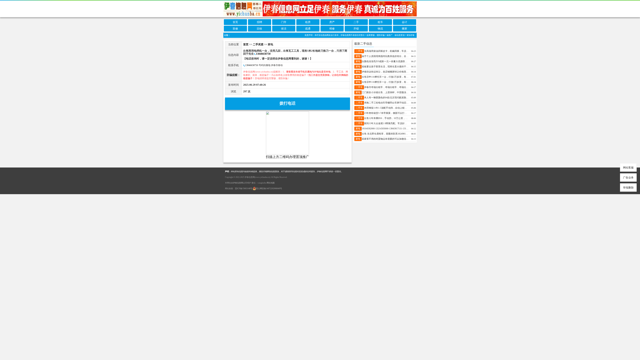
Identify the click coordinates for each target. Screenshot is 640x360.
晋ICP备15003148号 (243, 188)
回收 (259, 28)
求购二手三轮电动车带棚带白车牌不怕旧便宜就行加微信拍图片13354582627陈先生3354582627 (386, 103)
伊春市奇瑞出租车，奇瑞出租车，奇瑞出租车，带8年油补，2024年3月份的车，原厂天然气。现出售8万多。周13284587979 (386, 87)
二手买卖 (258, 44)
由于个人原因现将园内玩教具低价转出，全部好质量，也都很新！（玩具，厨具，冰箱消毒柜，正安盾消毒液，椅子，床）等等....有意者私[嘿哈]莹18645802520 (385, 56)
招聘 (259, 22)
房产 (332, 22)
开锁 (356, 28)
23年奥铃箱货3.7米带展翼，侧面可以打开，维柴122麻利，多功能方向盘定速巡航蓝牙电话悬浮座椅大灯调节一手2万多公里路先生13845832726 (386, 113)
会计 (404, 22)
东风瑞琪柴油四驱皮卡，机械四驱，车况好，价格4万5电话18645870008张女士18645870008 (386, 51)
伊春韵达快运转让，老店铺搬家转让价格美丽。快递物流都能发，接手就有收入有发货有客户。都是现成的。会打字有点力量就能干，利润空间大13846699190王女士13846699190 (385, 71)
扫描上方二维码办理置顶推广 (287, 157)
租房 (307, 22)
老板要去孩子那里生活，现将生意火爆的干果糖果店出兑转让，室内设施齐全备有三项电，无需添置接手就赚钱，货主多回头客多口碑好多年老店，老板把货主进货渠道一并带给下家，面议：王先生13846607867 (385, 66)
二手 (356, 22)
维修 (332, 28)
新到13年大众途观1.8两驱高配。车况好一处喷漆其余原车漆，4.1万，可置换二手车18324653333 (386, 123)
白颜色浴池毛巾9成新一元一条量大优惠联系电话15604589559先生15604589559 (385, 61)
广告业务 (628, 177)
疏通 (307, 28)
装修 (235, 28)
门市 (283, 22)
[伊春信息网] (320, 8)
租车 (380, 22)
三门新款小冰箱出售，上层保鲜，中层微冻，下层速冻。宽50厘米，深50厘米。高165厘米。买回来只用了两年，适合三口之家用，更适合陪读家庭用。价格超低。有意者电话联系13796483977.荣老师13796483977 (385, 92)
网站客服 (628, 167)
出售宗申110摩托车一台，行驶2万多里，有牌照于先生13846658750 (385, 77)
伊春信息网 (238, 183)
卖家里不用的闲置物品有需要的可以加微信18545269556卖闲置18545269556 (385, 139)
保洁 (283, 28)
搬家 (404, 28)
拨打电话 (288, 103)
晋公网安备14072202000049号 (269, 188)
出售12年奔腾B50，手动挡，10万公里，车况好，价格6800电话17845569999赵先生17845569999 (386, 118)
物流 (380, 28)
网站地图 (271, 183)
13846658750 (263, 53)
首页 (235, 22)
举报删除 (628, 187)
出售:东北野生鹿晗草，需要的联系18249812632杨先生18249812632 (385, 133)
